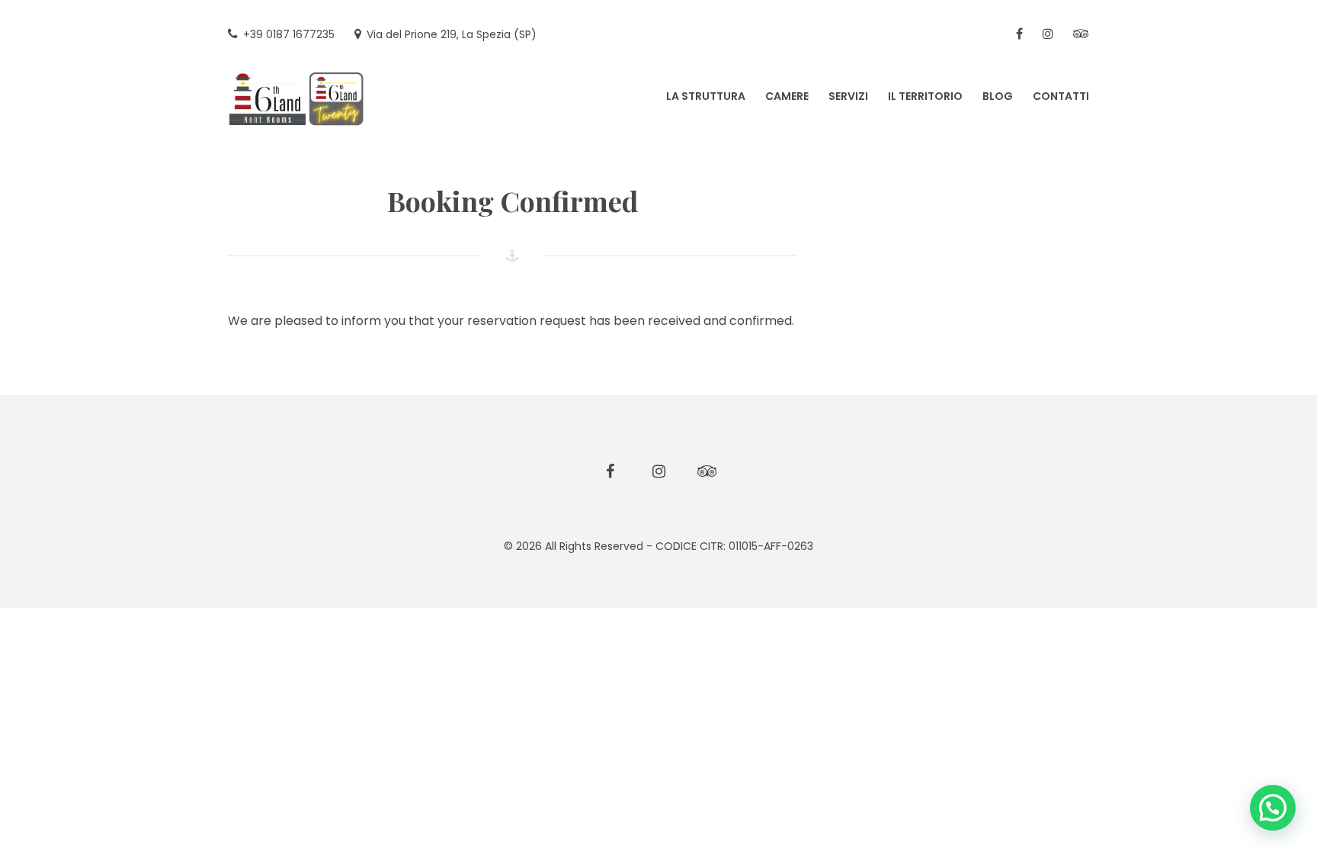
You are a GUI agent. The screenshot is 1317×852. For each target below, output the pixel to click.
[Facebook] (1019, 34)
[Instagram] (1048, 34)
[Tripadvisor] (1081, 34)
